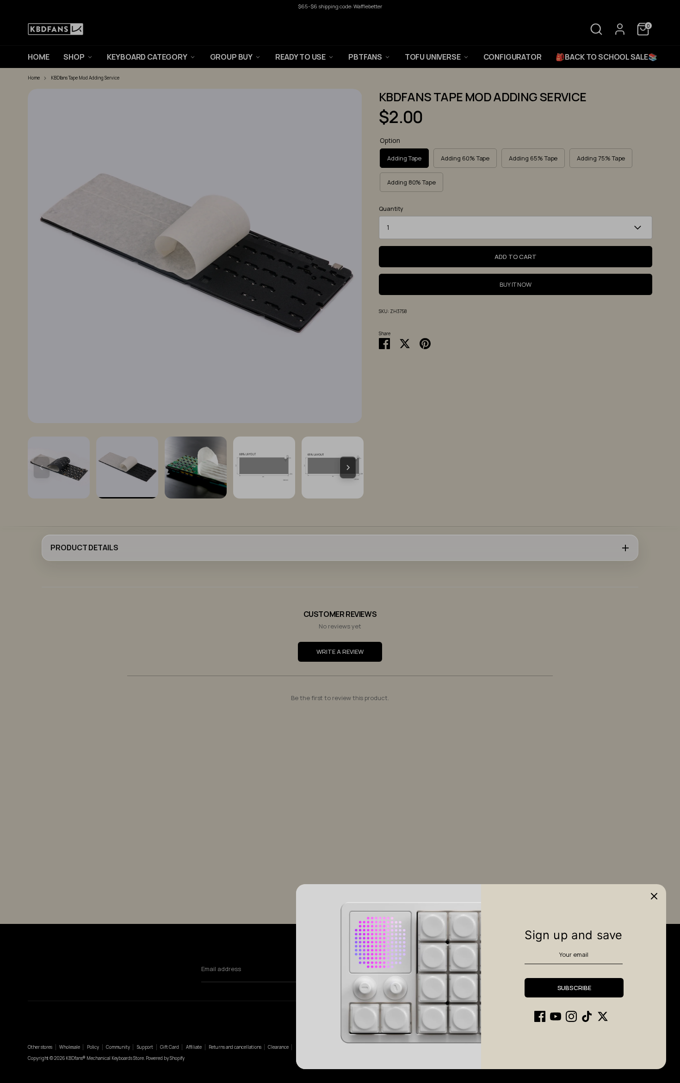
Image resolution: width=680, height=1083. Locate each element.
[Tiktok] (587, 1016)
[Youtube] (555, 1016)
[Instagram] (571, 1016)
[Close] (654, 896)
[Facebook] (539, 1016)
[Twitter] (602, 1016)
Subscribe (574, 988)
